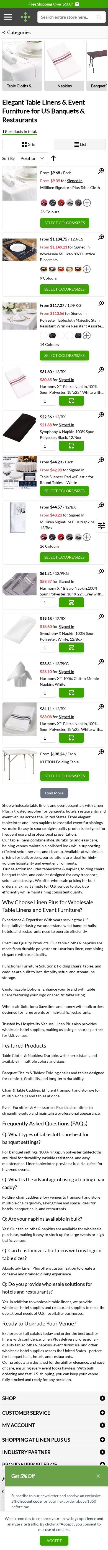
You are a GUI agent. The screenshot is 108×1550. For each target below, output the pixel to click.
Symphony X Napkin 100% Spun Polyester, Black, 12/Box (67, 434)
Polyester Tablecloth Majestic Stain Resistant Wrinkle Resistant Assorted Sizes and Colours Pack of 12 (71, 323)
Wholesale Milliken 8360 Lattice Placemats (67, 257)
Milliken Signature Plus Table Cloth (70, 187)
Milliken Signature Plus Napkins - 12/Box (68, 525)
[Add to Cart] (71, 401)
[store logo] (25, 17)
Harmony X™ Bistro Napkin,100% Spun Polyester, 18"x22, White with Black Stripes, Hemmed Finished (70, 726)
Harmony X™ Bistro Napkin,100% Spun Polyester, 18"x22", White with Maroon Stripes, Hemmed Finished (70, 389)
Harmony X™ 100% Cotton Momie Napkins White (69, 681)
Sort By (8, 158)
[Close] (98, 1476)
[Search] (99, 17)
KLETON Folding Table (59, 761)
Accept (54, 1540)
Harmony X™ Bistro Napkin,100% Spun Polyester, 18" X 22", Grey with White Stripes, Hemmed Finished (70, 591)
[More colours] (87, 203)
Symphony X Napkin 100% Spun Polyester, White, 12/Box (67, 636)
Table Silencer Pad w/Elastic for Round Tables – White (67, 479)
